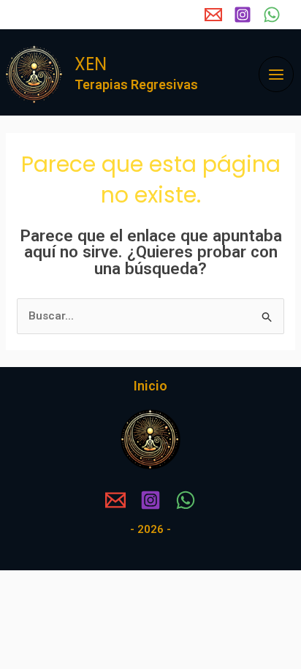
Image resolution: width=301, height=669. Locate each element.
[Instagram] (242, 14)
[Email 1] (213, 14)
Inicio (150, 385)
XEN (91, 64)
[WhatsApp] (271, 14)
